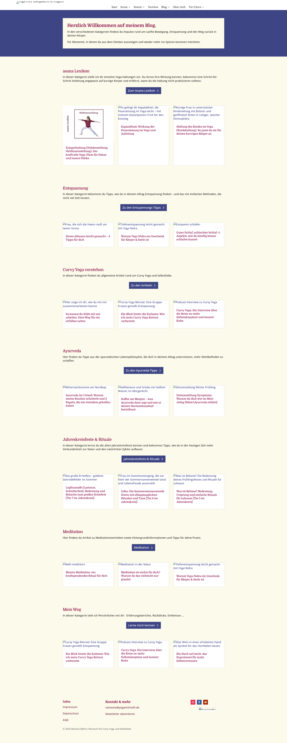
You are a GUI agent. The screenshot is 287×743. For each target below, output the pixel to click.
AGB (65, 720)
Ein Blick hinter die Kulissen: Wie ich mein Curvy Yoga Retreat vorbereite (143, 318)
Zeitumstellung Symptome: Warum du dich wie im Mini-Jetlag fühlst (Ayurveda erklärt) (196, 399)
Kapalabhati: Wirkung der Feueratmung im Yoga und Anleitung (138, 130)
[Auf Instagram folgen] (193, 702)
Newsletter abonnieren (120, 714)
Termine (153, 7)
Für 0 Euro (195, 7)
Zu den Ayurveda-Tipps (141, 370)
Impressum (70, 707)
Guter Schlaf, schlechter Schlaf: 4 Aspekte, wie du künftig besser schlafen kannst (198, 236)
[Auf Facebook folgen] (199, 702)
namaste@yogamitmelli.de (122, 707)
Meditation (141, 547)
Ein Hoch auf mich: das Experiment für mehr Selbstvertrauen (191, 657)
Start (114, 7)
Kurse (124, 7)
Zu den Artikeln (141, 285)
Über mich (179, 7)
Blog (164, 7)
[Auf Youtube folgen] (205, 702)
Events (138, 7)
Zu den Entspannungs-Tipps (141, 207)
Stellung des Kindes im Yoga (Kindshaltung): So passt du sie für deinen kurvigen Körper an (198, 130)
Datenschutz (71, 713)
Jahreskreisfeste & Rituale (141, 459)
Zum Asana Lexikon (141, 91)
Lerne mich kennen (141, 625)
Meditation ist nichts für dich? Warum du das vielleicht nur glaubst (140, 576)
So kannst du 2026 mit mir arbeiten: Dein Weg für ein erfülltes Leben (83, 318)
